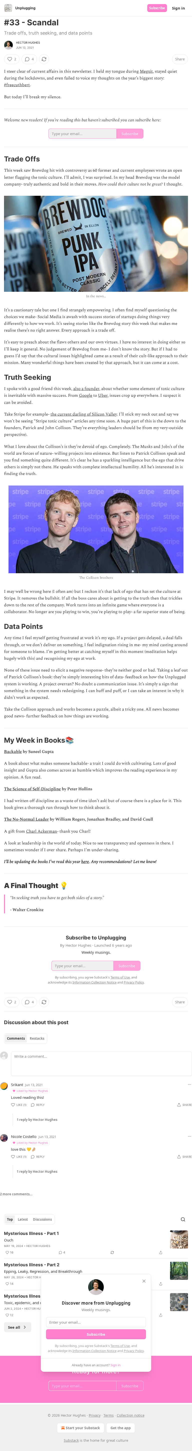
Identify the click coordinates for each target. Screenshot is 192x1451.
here (85, 861)
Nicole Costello (23, 1136)
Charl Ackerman (41, 831)
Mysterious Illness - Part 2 (32, 1264)
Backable (13, 751)
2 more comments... (16, 1194)
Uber (103, 395)
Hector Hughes (28, 42)
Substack (71, 1440)
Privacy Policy (134, 1350)
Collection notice (130, 1415)
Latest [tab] (23, 1219)
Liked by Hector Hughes (32, 1091)
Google (85, 395)
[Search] (183, 1219)
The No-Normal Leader (26, 819)
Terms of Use (120, 1345)
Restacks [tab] (37, 1038)
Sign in (178, 8)
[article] (96, 1242)
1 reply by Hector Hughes (37, 1119)
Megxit (146, 71)
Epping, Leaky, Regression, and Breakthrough (43, 1271)
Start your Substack (83, 1427)
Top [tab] (10, 1219)
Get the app (120, 1427)
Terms (109, 1415)
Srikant (17, 1084)
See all (14, 1327)
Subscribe (157, 8)
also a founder (86, 388)
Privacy (94, 1415)
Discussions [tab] (42, 1219)
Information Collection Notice (94, 1350)
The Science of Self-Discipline (32, 789)
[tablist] (25, 1038)
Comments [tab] (16, 1038)
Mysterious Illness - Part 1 (31, 1233)
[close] (144, 1281)
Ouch (8, 1239)
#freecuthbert (17, 85)
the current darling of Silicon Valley (83, 414)
